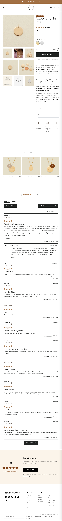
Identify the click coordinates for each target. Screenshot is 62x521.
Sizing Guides (51, 498)
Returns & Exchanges (40, 500)
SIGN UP (30, 470)
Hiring (28, 505)
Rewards (29, 498)
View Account (40, 496)
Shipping (40, 504)
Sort (45, 212)
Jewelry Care (51, 500)
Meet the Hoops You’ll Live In (31, 1)
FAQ (49, 495)
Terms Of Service (48, 516)
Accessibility (29, 516)
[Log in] (54, 7)
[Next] (52, 166)
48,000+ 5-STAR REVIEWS (10, 471)
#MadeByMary (52, 503)
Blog (28, 500)
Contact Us (51, 505)
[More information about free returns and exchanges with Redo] (58, 49)
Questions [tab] (14, 201)
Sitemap (28, 518)
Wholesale (30, 508)
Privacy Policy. (26, 476)
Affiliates (29, 503)
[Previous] (9, 166)
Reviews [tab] (7, 201)
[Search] (51, 7)
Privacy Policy (38, 516)
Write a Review (50, 206)
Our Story (29, 495)
